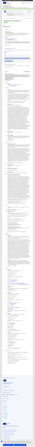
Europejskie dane (5, 413)
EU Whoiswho (5, 416)
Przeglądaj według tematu (10, 15)
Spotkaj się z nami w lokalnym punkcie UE (8, 434)
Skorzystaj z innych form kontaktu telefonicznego (9, 431)
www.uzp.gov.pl (17, 307)
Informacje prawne (5, 398)
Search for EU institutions (6, 438)
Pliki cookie (4, 400)
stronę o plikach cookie (16, 442)
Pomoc (4, 388)
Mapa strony (5, 407)
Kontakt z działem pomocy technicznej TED (9, 390)
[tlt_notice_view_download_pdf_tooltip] (5, 58)
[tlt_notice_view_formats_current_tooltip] (29, 71)
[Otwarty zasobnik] (4, 26)
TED (3, 18)
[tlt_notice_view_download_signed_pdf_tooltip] (5, 52)
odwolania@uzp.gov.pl (13, 303)
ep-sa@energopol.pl (12, 323)
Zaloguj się (25, 2)
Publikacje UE (5, 418)
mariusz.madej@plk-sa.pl (11, 39)
